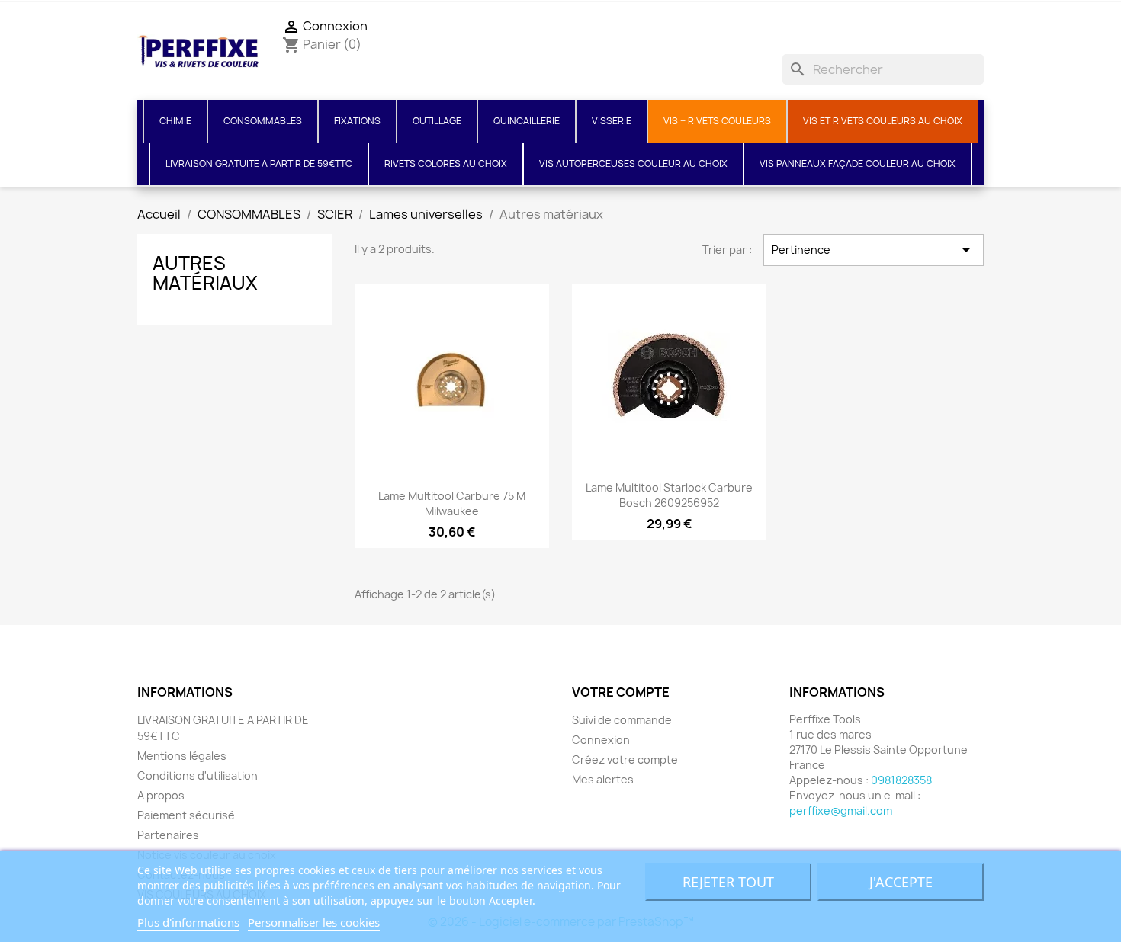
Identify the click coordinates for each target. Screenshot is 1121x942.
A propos (161, 795)
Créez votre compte (625, 759)
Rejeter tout (728, 882)
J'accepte (901, 882)
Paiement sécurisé (186, 815)
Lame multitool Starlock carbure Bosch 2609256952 (669, 495)
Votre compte (621, 692)
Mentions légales (181, 755)
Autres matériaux (205, 273)
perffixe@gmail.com (840, 810)
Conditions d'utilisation (197, 775)
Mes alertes (603, 779)
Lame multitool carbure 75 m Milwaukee (451, 503)
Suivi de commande (622, 720)
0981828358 (901, 780)
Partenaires (168, 835)
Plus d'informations (188, 922)
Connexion (601, 739)
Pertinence (873, 250)
